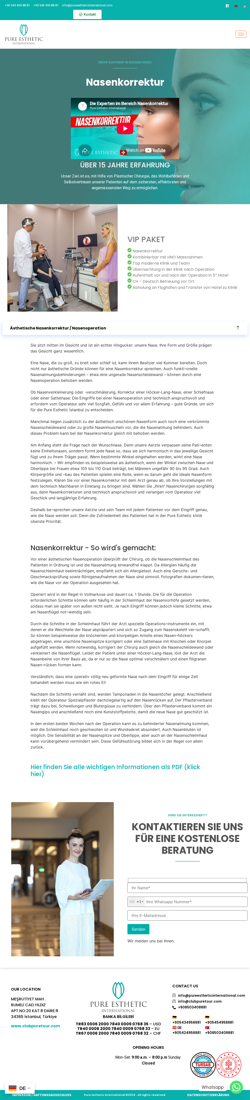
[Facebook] (227, 5)
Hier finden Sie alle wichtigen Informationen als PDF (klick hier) (115, 770)
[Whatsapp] (236, 1087)
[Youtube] (236, 5)
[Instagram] (245, 5)
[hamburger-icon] (240, 34)
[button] (125, 328)
